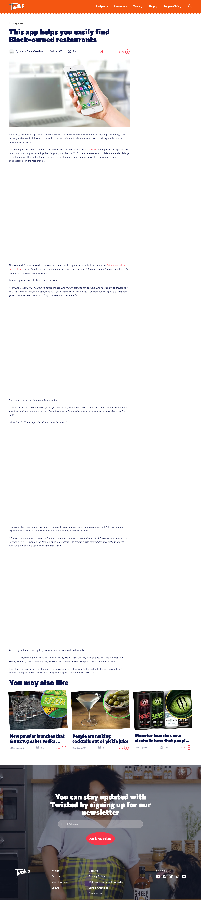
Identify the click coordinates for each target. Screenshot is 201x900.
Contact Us (95, 893)
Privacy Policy (97, 876)
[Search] (190, 6)
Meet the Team (60, 882)
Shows (55, 887)
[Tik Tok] (177, 876)
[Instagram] (184, 876)
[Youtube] (158, 876)
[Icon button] (102, 51)
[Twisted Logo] (16, 6)
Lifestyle (119, 6)
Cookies (93, 870)
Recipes (100, 6)
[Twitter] (171, 876)
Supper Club (171, 6)
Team (136, 6)
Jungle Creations (98, 887)
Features (56, 876)
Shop (152, 6)
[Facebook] (164, 876)
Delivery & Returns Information (106, 882)
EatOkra (93, 149)
